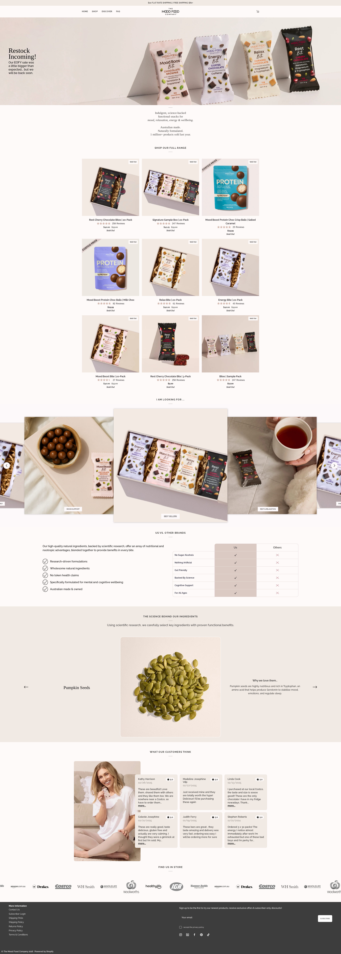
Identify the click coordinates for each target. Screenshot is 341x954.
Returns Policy (16, 926)
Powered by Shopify (43, 951)
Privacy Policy (16, 930)
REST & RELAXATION (268, 509)
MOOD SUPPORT (73, 509)
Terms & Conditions (18, 934)
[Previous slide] (6, 465)
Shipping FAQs (16, 918)
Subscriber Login (17, 914)
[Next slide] (334, 465)
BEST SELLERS (170, 516)
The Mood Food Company (16, 951)
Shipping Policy (16, 922)
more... (142, 805)
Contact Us (14, 909)
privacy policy (198, 927)
